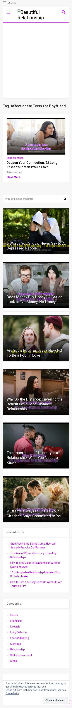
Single (14, 660)
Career (14, 615)
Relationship (17, 649)
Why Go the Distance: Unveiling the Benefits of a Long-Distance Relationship (35, 404)
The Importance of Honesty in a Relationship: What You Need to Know (32, 458)
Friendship (16, 620)
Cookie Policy (12, 693)
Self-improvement (21, 655)
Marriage (15, 643)
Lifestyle (15, 626)
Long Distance (15, 158)
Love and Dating (19, 638)
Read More (13, 177)
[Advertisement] (36, 60)
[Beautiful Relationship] (30, 17)
